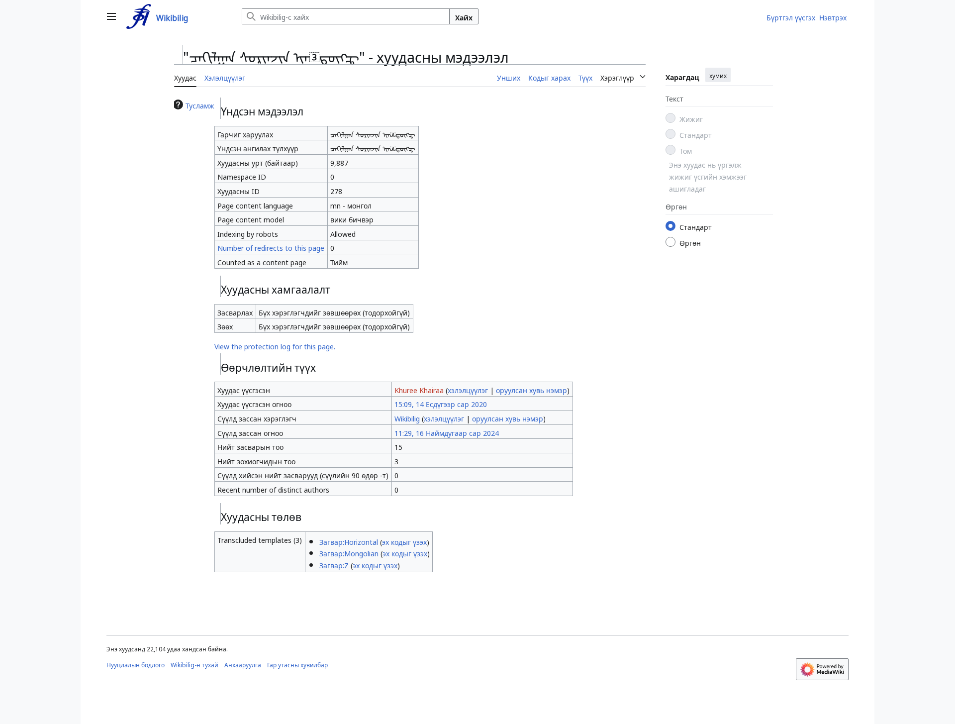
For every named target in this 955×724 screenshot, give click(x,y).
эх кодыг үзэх (404, 541)
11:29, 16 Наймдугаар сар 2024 (446, 432)
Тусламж (200, 104)
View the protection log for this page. (274, 345)
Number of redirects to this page (270, 247)
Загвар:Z (334, 564)
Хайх (464, 16)
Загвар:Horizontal (348, 541)
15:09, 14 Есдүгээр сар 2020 (440, 403)
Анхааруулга (242, 664)
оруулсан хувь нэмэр (531, 389)
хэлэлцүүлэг (468, 389)
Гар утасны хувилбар (297, 664)
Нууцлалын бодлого (135, 664)
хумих (718, 75)
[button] (111, 16)
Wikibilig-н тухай (194, 664)
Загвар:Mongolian (349, 552)
